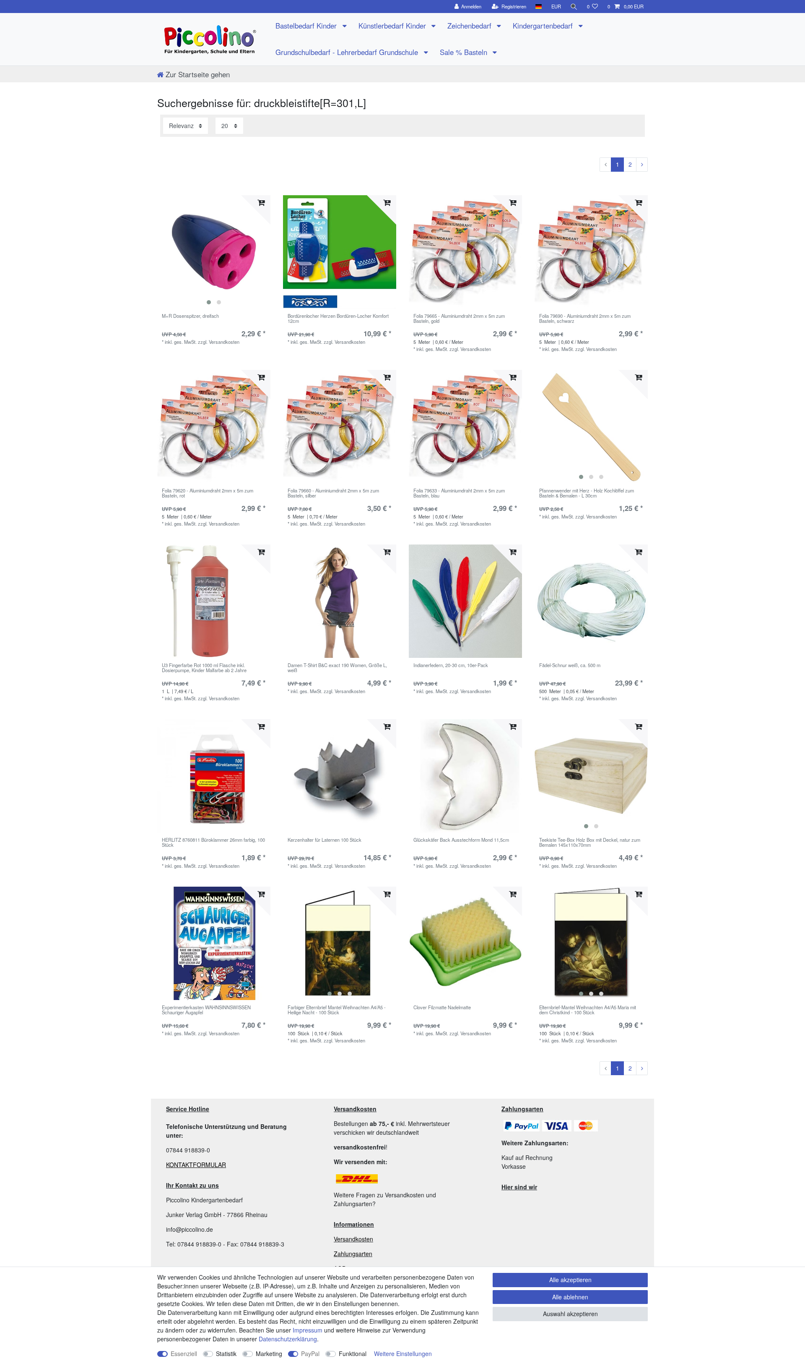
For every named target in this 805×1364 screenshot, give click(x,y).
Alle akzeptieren (570, 1279)
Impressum (307, 1330)
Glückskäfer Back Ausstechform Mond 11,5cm (461, 840)
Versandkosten (353, 1239)
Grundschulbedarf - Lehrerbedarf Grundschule (347, 52)
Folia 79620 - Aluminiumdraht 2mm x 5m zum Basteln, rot (207, 493)
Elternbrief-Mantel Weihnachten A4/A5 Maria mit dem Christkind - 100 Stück (587, 1010)
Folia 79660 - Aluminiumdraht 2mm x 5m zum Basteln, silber (333, 493)
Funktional (352, 1353)
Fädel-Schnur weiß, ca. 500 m (569, 665)
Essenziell (184, 1353)
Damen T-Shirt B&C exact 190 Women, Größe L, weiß (337, 667)
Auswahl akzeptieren (570, 1313)
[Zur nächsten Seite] (642, 164)
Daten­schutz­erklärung (288, 1339)
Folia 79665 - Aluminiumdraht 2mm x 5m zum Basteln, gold (459, 318)
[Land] (538, 6)
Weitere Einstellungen (403, 1353)
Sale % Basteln (464, 52)
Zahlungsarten (353, 1253)
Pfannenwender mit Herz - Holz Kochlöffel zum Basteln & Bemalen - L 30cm (586, 493)
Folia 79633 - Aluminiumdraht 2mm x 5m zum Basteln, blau (459, 493)
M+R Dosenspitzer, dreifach (190, 316)
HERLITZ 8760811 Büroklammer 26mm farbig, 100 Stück (213, 842)
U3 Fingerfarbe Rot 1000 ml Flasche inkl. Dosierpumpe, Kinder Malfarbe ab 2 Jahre (204, 667)
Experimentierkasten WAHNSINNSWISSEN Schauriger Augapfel (206, 1010)
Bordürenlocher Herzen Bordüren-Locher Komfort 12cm (338, 318)
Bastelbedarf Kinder (307, 26)
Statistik (226, 1353)
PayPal (310, 1353)
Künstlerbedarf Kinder (393, 26)
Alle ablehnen (570, 1297)
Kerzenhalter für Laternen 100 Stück (324, 840)
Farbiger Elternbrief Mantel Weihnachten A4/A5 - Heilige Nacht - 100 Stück (337, 1010)
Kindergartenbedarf (544, 26)
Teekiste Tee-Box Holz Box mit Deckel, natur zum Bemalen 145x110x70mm (589, 842)
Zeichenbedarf (470, 26)
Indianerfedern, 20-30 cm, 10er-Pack (450, 665)
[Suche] (574, 6)
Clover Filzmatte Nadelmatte (442, 1008)
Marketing (269, 1353)
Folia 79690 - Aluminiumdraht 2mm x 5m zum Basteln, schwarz (585, 318)
